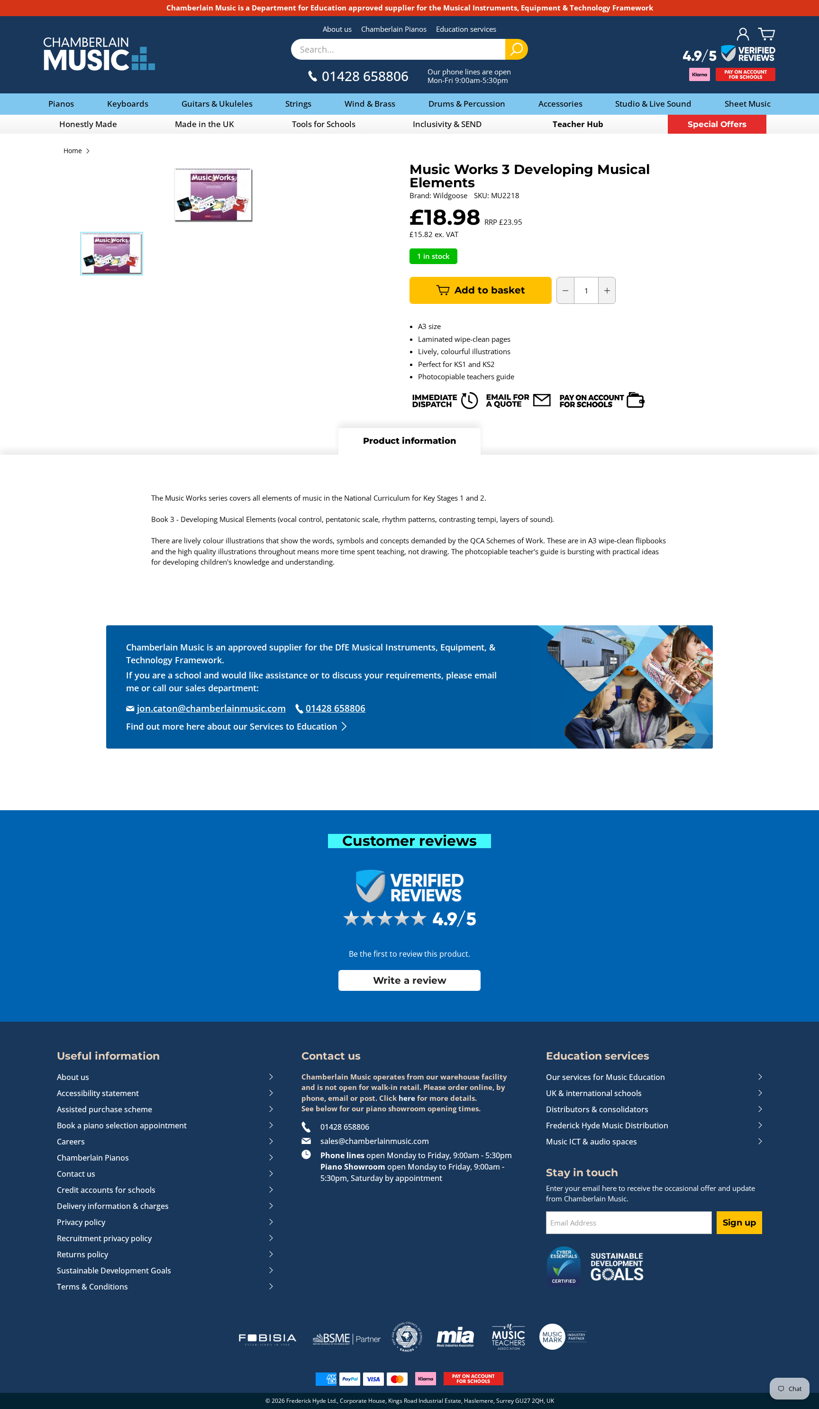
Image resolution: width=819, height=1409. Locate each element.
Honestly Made (88, 124)
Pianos (61, 103)
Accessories (560, 103)
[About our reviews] (729, 54)
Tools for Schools (323, 124)
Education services (466, 29)
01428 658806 (344, 1127)
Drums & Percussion (466, 103)
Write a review (409, 980)
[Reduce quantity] (565, 290)
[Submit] (516, 49)
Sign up (739, 1222)
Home (73, 151)
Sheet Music (748, 103)
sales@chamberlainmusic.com (374, 1141)
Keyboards (127, 103)
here (407, 1098)
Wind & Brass (370, 103)
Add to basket (490, 290)
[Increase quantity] (607, 290)
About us (337, 29)
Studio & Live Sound (653, 103)
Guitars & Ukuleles (217, 103)
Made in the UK (204, 124)
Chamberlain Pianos (394, 29)
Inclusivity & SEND (447, 124)
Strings (298, 103)
